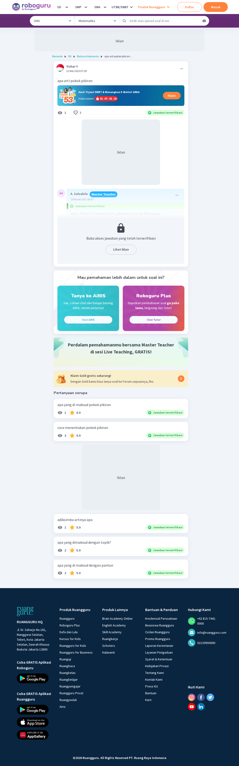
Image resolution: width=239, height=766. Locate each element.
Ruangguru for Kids (73, 646)
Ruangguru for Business (76, 652)
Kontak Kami (153, 679)
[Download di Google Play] (34, 678)
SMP (78, 7)
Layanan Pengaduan (159, 652)
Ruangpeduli (68, 700)
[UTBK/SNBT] (131, 7)
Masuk (215, 7)
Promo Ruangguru (157, 639)
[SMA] (105, 7)
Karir (148, 700)
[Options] (181, 68)
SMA (97, 7)
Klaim (172, 96)
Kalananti (108, 652)
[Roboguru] (32, 7)
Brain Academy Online (117, 618)
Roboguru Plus (70, 625)
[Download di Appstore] (34, 722)
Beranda (57, 56)
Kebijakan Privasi (157, 666)
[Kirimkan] (124, 21)
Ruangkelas (68, 673)
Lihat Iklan (121, 249)
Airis (63, 707)
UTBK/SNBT (120, 7)
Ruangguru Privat (71, 693)
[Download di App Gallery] (34, 735)
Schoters (108, 646)
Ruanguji (65, 659)
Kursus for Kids (70, 639)
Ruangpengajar (70, 686)
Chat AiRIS (88, 319)
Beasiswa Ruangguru (159, 625)
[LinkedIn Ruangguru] (201, 706)
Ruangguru (67, 618)
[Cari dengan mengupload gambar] (204, 21)
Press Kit (151, 686)
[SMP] (86, 7)
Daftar (189, 7)
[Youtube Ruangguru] (191, 706)
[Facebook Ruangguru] (201, 697)
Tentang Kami (154, 673)
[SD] (67, 7)
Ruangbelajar (69, 679)
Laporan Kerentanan (159, 646)
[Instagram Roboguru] (191, 697)
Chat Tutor (154, 319)
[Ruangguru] (25, 611)
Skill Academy (112, 632)
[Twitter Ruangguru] (210, 697)
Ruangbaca (67, 666)
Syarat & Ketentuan (158, 659)
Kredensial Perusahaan (161, 618)
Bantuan (150, 693)
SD (59, 7)
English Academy (114, 625)
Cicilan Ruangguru (157, 632)
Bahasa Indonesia (88, 56)
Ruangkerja (110, 639)
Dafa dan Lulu (69, 632)
